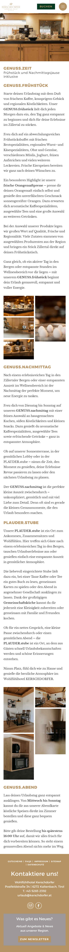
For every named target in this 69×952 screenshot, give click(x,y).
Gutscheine (15, 861)
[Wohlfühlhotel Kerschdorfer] (11, 7)
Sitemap (56, 861)
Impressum (41, 861)
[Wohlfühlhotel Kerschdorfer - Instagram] (30, 907)
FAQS (28, 861)
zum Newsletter (34, 939)
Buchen (46, 6)
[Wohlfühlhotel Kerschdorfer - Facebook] (38, 907)
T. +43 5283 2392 (34, 891)
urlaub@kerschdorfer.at (34, 895)
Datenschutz (36, 864)
